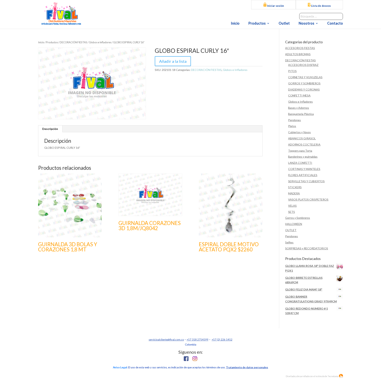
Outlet (284, 23)
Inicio (235, 23)
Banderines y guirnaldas (303, 156)
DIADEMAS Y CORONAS (304, 89)
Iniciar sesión (275, 5)
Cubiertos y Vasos (299, 132)
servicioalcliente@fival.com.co (166, 339)
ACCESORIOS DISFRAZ (303, 65)
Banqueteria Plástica (301, 114)
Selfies (289, 242)
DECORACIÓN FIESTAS (73, 42)
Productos (257, 23)
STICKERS (295, 187)
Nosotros (306, 23)
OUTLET (290, 230)
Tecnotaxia (333, 376)
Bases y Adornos (298, 107)
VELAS (292, 205)
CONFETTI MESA (299, 95)
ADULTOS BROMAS (298, 54)
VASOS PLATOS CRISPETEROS (308, 199)
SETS (291, 211)
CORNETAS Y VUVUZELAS (305, 77)
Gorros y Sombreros (297, 217)
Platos (292, 126)
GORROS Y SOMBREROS (304, 83)
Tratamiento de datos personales (247, 367)
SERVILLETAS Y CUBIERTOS (306, 181)
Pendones (294, 120)
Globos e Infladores (100, 42)
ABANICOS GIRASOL (302, 138)
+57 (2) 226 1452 (222, 339)
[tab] (50, 129)
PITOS (292, 71)
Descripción (50, 128)
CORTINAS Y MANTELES (304, 169)
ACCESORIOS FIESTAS (300, 48)
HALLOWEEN (293, 224)
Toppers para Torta (300, 150)
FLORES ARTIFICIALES (302, 175)
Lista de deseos (321, 5)
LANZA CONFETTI (300, 162)
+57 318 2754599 (197, 339)
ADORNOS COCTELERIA (304, 144)
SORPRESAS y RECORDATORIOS (306, 248)
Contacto (335, 23)
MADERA (294, 193)
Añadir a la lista (173, 61)
